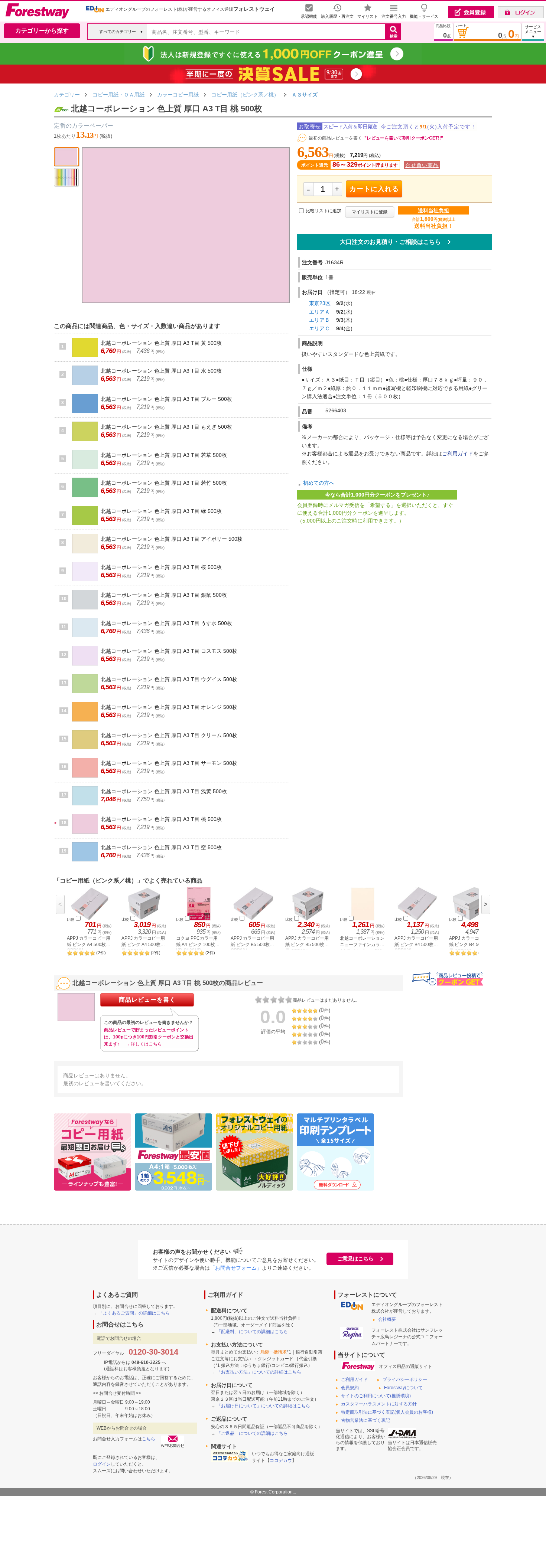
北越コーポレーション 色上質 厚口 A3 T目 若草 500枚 (164, 455)
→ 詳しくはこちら (143, 1044)
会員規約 (350, 1387)
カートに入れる (374, 189)
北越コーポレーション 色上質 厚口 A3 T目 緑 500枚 (161, 511)
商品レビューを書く (147, 999)
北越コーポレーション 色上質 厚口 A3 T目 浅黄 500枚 (164, 791)
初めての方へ (318, 483)
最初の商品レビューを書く (335, 138)
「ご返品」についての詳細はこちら (252, 1433)
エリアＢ (319, 320)
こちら (148, 1438)
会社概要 (387, 1319)
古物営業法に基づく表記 (365, 1420)
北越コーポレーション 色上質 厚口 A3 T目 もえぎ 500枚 (166, 427)
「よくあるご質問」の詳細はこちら (134, 1313)
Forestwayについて (403, 1387)
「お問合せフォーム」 (236, 1268)
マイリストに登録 (369, 212)
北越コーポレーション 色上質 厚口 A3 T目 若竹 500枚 (164, 483)
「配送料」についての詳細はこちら (252, 1331)
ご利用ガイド (457, 453)
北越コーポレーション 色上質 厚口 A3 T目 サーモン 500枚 (169, 763)
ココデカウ (281, 1460)
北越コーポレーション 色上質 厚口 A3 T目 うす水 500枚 (166, 623)
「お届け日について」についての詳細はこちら (263, 1405)
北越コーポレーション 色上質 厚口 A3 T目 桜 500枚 (161, 567)
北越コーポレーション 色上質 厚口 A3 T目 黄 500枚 (161, 343)
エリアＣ (319, 328)
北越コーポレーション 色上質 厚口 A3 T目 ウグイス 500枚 (169, 679)
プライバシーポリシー (405, 1379)
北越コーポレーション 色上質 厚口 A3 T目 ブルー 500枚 (166, 399)
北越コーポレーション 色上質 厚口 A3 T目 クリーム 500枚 (169, 735)
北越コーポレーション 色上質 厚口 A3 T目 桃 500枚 (161, 819)
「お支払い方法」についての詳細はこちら (259, 1372)
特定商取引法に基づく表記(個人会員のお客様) (387, 1412)
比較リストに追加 (323, 211)
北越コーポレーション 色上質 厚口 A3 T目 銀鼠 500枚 (164, 595)
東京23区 (320, 303)
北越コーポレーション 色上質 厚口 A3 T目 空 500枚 (161, 847)
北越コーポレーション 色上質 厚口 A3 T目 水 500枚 (161, 371)
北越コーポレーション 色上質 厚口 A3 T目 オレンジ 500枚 (169, 707)
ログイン (102, 1464)
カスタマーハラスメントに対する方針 (379, 1404)
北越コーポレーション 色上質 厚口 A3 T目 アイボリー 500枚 (172, 539)
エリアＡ (319, 312)
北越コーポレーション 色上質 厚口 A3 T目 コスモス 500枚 (169, 651)
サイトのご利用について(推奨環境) (376, 1395)
